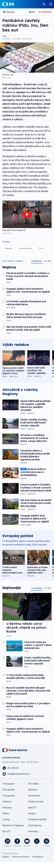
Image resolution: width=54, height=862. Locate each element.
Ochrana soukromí (20, 856)
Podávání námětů (37, 819)
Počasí (5, 813)
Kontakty (33, 831)
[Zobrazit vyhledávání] (44, 4)
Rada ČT (32, 807)
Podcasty (7, 807)
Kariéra (32, 813)
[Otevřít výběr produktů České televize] (50, 4)
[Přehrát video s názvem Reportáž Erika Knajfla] (27, 214)
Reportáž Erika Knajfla (12, 230)
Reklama (32, 789)
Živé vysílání (8, 789)
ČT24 (4, 36)
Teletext (6, 801)
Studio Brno (34, 795)
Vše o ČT (6, 831)
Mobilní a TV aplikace (13, 825)
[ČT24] (8, 4)
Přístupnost (37, 856)
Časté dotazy (35, 825)
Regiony (8, 248)
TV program (8, 783)
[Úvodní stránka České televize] (15, 750)
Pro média (33, 783)
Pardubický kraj (25, 248)
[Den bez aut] (27, 58)
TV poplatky (8, 795)
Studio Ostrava (35, 801)
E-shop (6, 819)
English (5, 856)
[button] (27, 214)
